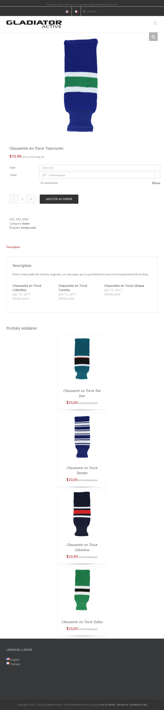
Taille (13, 175)
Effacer (156, 183)
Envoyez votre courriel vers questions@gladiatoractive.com (82, 4)
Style (13, 167)
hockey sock (28, 227)
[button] (153, 36)
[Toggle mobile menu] (155, 22)
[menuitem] (67, 11)
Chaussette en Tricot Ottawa (124, 286)
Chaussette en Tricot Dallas (82, 622)
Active (25, 223)
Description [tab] (13, 247)
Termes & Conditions (129, 704)
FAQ (144, 704)
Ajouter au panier (59, 199)
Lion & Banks (107, 704)
